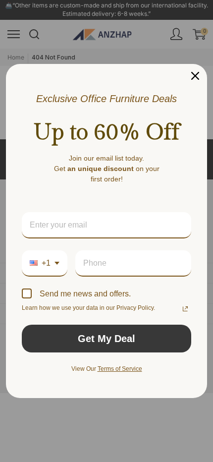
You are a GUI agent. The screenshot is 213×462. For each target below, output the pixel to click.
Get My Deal (106, 338)
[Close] (195, 76)
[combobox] (44, 263)
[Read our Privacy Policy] (185, 309)
